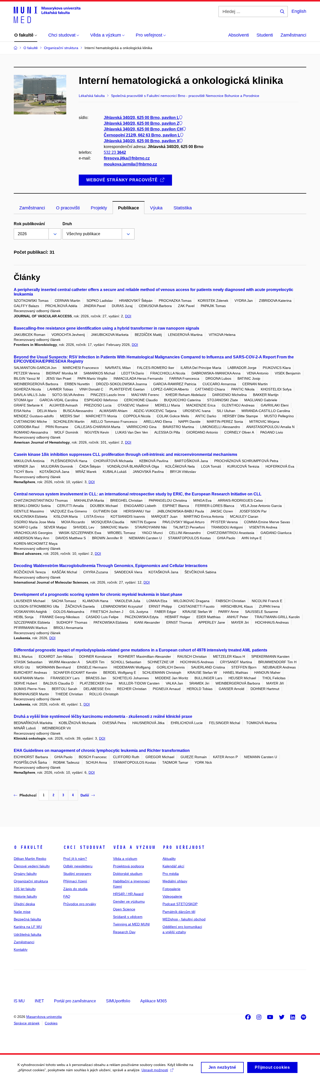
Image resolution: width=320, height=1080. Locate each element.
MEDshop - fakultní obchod (184, 919)
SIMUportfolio (118, 1001)
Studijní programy (77, 874)
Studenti (264, 35)
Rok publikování (29, 224)
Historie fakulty (25, 896)
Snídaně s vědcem (127, 917)
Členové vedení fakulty (32, 866)
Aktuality (169, 859)
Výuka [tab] (156, 207)
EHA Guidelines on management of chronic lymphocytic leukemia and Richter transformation (102, 750)
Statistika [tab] (183, 207)
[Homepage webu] (47, 14)
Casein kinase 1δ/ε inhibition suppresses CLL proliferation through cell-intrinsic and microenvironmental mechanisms (125, 454)
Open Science (124, 909)
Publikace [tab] (128, 207)
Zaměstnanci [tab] (32, 207)
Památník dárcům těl (178, 912)
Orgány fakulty (25, 874)
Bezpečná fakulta (27, 919)
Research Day (124, 932)
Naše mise (22, 912)
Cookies (51, 1023)
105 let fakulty (25, 889)
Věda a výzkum (134, 847)
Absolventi (238, 35)
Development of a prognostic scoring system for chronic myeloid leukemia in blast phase (98, 594)
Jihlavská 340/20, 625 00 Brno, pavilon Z (141, 123)
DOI (128, 316)
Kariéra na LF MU (28, 927)
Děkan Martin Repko (30, 859)
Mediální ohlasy (174, 881)
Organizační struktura (31, 881)
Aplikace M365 (153, 1001)
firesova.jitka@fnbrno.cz (127, 158)
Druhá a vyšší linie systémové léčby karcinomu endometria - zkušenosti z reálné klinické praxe (103, 716)
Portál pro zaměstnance (75, 1001)
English (299, 11)
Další (84, 795)
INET (39, 1001)
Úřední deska (24, 904)
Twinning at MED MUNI (131, 924)
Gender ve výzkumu (129, 901)
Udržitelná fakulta (27, 934)
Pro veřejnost (183, 847)
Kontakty (21, 950)
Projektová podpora (128, 866)
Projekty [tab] (99, 207)
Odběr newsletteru (77, 866)
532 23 (115, 152)
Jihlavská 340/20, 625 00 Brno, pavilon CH (143, 129)
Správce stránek (27, 1023)
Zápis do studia (75, 889)
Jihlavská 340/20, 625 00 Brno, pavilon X (142, 141)
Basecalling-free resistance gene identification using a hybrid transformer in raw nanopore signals (106, 328)
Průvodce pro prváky (79, 904)
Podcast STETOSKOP (180, 904)
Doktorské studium (127, 874)
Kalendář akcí (173, 866)
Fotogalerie (171, 889)
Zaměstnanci (293, 35)
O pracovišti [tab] (68, 207)
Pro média (170, 874)
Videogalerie (172, 896)
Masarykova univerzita (44, 1017)
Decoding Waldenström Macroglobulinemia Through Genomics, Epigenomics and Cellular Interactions (111, 566)
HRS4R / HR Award (128, 894)
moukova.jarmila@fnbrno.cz (130, 164)
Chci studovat (84, 847)
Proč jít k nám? (75, 859)
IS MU (19, 1001)
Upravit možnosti (155, 1070)
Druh (67, 224)
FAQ (66, 896)
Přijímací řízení (75, 881)
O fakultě (28, 847)
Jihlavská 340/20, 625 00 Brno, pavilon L (141, 117)
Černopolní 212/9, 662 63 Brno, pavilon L (142, 135)
